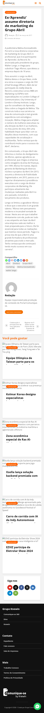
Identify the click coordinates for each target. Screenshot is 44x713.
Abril (8, 263)
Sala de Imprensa (11, 651)
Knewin (7, 624)
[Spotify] (15, 593)
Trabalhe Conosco (11, 668)
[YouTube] (9, 587)
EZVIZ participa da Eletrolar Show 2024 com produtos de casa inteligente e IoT (21, 552)
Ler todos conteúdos (14, 312)
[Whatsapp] (6, 260)
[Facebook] (9, 260)
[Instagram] (15, 587)
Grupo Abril (27, 263)
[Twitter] (21, 260)
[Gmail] (12, 260)
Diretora (16, 263)
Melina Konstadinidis (26, 267)
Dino (6, 619)
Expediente (8, 641)
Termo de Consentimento (14, 673)
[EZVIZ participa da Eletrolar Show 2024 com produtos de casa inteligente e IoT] (22, 539)
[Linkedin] (18, 260)
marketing (10, 267)
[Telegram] (15, 260)
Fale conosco (9, 646)
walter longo (11, 270)
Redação (11, 35)
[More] (27, 260)
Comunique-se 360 (11, 614)
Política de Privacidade (13, 678)
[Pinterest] (24, 260)
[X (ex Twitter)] (27, 587)
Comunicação (10, 12)
